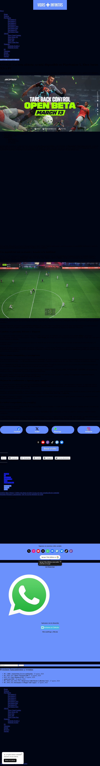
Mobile (6, 53)
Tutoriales (7, 51)
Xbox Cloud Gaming (14, 35)
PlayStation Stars (13, 32)
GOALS (6, 487)
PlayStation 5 (12, 21)
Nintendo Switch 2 (13, 46)
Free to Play (7, 486)
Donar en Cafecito (10, 760)
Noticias (6, 16)
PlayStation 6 (12, 19)
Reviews (6, 55)
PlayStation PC (12, 30)
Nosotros (24, 763)
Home (6, 14)
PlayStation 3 (12, 25)
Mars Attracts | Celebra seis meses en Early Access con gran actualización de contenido (29, 493)
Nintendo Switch (13, 47)
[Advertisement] (50, 182)
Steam (6, 489)
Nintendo (7, 44)
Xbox (5, 481)
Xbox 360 (11, 40)
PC (5, 49)
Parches (6, 56)
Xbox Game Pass (13, 42)
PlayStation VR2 (13, 26)
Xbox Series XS (13, 37)
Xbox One (11, 39)
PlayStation (7, 18)
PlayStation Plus (13, 28)
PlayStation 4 (12, 23)
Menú (2, 11)
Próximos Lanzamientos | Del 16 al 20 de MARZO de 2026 (21, 494)
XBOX (6, 33)
